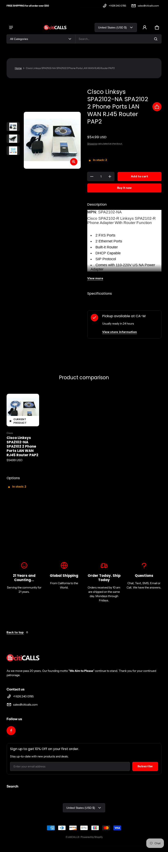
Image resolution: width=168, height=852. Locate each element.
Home (18, 68)
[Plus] (109, 176)
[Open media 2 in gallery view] (13, 138)
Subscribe (145, 766)
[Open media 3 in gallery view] (13, 150)
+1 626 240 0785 (117, 5)
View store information (119, 332)
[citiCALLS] (55, 27)
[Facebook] (11, 730)
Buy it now (124, 188)
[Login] (144, 27)
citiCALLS (73, 836)
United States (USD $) (112, 27)
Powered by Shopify (92, 836)
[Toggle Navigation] (11, 27)
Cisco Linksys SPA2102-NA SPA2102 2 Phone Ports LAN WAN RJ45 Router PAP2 (22, 446)
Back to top (15, 632)
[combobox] (118, 38)
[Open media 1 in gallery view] (13, 126)
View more (95, 278)
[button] (156, 27)
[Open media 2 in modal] (52, 140)
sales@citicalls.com (148, 5)
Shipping (92, 143)
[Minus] (91, 176)
